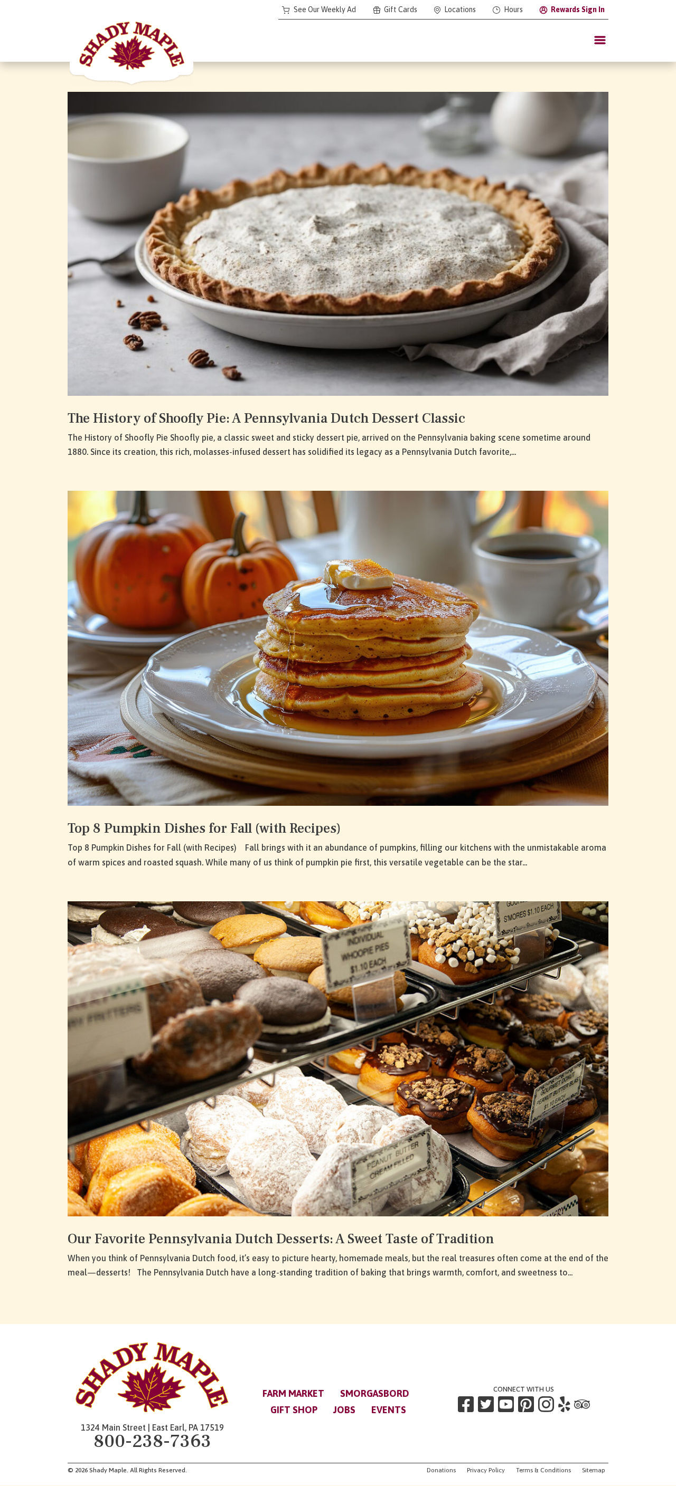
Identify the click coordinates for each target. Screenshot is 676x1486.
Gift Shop (293, 1409)
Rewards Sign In (578, 10)
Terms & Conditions (543, 1470)
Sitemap (593, 1470)
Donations (441, 1470)
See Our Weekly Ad (325, 10)
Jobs (344, 1409)
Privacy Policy (486, 1470)
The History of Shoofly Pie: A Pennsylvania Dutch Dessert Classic (266, 418)
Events (388, 1409)
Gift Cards (400, 10)
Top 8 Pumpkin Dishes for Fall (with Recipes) (204, 828)
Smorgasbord (374, 1393)
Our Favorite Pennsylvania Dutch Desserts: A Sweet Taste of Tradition (281, 1239)
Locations (460, 10)
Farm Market (293, 1393)
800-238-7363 (152, 1441)
